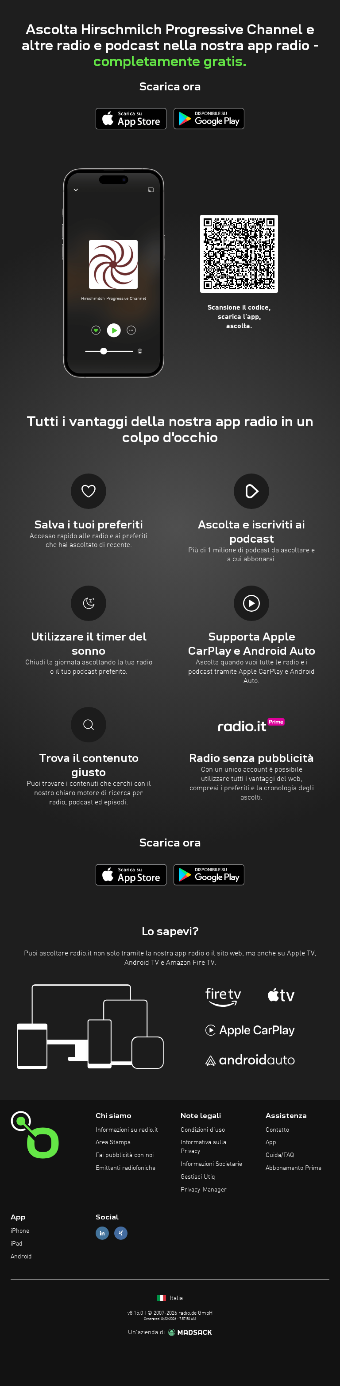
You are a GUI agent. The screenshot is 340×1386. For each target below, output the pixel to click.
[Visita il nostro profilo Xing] (120, 1233)
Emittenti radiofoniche (125, 1168)
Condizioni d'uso (203, 1130)
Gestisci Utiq (198, 1177)
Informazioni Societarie (211, 1164)
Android (21, 1257)
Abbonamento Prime (293, 1168)
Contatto (277, 1130)
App (271, 1142)
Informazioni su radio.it (127, 1130)
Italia (175, 1298)
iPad (17, 1244)
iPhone (20, 1231)
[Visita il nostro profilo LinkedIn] (102, 1233)
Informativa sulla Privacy (203, 1146)
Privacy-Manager (204, 1190)
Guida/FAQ (280, 1155)
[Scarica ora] (131, 118)
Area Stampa (113, 1142)
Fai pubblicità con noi (125, 1155)
